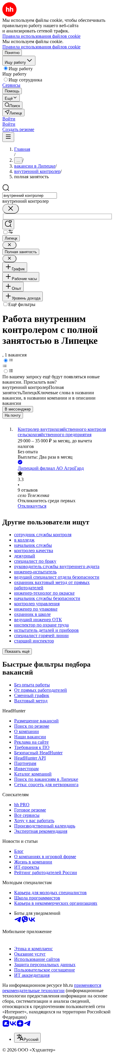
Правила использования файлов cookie (41, 46)
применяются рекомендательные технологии (51, 988)
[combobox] (29, 195)
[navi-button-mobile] (8, 137)
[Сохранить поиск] (8, 224)
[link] (12, 105)
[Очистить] (10, 209)
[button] (8, 118)
